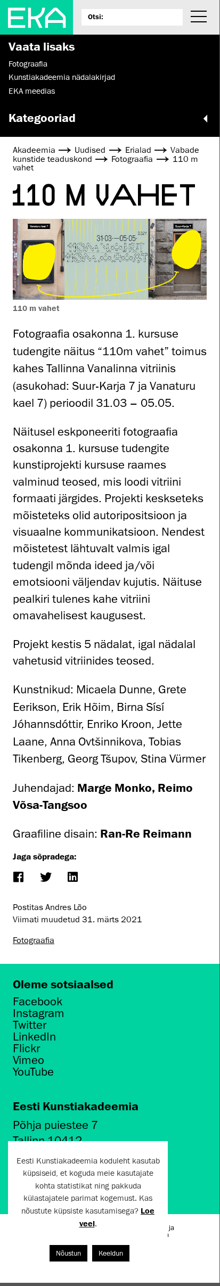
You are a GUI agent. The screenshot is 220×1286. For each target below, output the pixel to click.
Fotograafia (28, 64)
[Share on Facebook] (18, 878)
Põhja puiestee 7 (55, 1125)
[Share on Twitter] (45, 878)
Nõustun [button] (68, 1253)
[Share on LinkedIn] (72, 878)
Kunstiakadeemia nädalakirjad (62, 77)
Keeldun (111, 1253)
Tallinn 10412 (47, 1140)
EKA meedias (32, 91)
